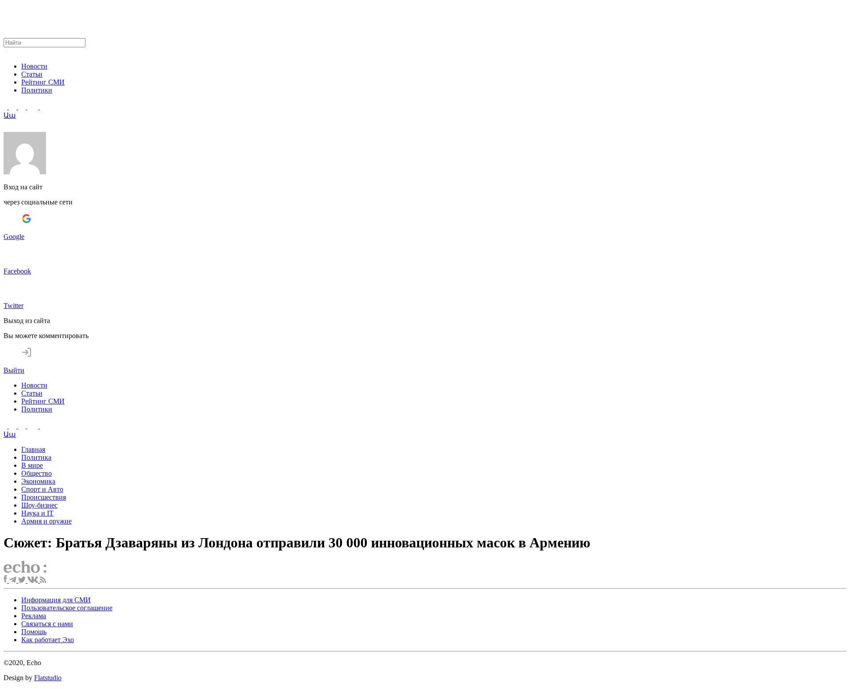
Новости (34, 66)
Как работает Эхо (47, 639)
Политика (36, 457)
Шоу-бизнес (39, 505)
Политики (36, 90)
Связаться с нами (47, 623)
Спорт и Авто (42, 489)
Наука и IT (37, 513)
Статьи (31, 74)
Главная (33, 449)
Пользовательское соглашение (66, 608)
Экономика (38, 481)
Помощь (33, 631)
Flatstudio (48, 677)
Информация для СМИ (56, 600)
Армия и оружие (46, 521)
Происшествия (43, 497)
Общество (36, 473)
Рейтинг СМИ (43, 82)
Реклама (33, 616)
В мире (32, 465)
